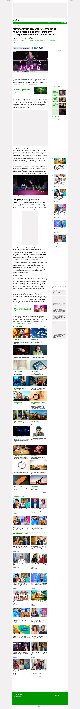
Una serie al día (63, 1)
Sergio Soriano (33, 512)
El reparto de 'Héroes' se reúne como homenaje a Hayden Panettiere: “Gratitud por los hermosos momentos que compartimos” (59, 317)
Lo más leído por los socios (18, 496)
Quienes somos (30, 706)
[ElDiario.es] (63, 22)
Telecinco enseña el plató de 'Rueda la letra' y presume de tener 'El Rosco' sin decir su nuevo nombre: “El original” (39, 585)
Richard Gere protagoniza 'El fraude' (55, 104)
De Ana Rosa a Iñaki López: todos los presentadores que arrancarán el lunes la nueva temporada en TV (39, 636)
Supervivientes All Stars (37, 1)
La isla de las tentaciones (47, 1)
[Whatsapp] (32, 48)
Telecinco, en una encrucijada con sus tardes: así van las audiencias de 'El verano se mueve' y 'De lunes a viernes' (21, 510)
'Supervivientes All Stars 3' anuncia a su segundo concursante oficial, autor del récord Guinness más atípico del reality (39, 602)
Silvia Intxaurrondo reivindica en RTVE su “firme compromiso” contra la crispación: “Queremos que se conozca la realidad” (59, 336)
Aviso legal (39, 706)
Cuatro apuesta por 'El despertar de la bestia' (55, 110)
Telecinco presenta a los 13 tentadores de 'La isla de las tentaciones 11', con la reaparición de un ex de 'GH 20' (21, 602)
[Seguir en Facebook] (55, 695)
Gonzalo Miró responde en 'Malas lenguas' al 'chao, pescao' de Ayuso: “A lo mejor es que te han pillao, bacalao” (39, 510)
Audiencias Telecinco (26, 1)
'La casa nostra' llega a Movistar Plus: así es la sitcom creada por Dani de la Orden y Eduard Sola (59, 322)
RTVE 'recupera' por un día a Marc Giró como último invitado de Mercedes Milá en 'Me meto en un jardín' (20, 548)
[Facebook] (35, 48)
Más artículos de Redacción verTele (20, 533)
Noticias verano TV (31, 1)
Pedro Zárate (15, 530)
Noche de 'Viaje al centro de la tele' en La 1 (55, 92)
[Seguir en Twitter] (53, 695)
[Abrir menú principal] (66, 20)
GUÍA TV (57, 86)
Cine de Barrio (42, 1)
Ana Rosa (60, 1)
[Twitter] (40, 48)
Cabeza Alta (52, 1)
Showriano (18, 323)
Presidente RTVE (56, 1)
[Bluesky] (37, 48)
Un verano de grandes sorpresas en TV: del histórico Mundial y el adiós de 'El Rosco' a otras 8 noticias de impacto (39, 527)
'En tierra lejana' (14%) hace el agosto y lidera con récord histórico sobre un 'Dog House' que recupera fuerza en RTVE (39, 654)
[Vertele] (18, 694)
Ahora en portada (16, 571)
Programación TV (21, 22)
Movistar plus (29, 323)
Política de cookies (44, 706)
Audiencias (27, 22)
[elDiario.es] (17, 696)
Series (39, 22)
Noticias (15, 22)
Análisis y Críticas (48, 22)
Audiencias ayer (21, 1)
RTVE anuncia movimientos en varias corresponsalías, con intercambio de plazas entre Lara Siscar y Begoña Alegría (39, 565)
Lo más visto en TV (33, 22)
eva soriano (23, 323)
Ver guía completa (55, 116)
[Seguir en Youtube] (58, 695)
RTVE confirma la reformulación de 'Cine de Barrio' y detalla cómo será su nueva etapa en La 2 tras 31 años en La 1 (21, 636)
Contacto (35, 706)
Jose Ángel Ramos (34, 673)
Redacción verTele (16, 74)
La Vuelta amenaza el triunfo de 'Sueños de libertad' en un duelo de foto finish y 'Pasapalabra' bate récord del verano (21, 671)
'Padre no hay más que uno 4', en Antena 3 (55, 98)
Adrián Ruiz (15, 513)
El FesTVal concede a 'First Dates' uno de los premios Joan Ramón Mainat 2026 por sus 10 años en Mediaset (39, 547)
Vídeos (42, 22)
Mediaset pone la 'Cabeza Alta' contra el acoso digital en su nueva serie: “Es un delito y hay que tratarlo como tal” (39, 671)
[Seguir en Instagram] (56, 695)
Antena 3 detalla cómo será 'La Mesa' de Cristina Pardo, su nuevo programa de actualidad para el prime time (21, 565)
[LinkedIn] (42, 48)
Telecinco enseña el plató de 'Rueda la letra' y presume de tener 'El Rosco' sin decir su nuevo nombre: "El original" (59, 229)
